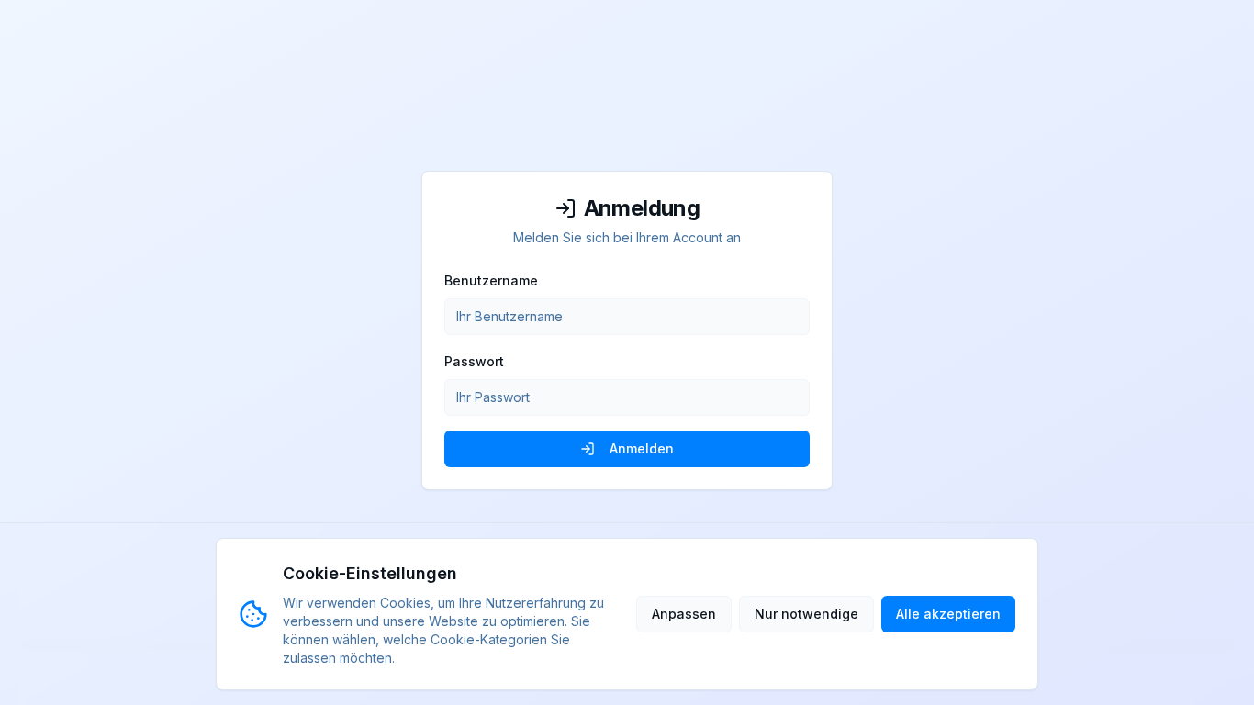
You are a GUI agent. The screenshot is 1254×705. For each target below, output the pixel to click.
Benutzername (491, 280)
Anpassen (684, 613)
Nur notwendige (806, 613)
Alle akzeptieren (948, 613)
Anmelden (642, 448)
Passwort (474, 361)
